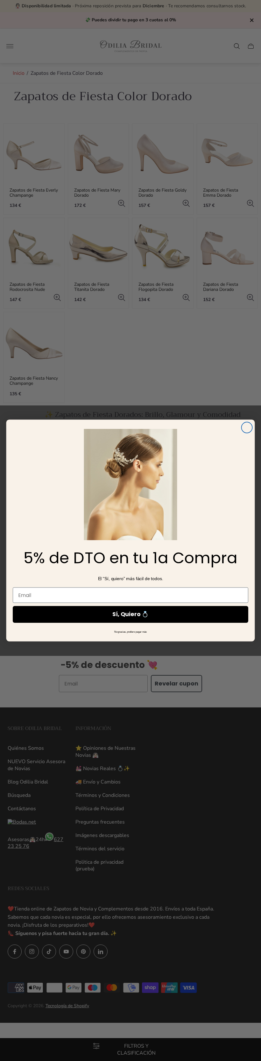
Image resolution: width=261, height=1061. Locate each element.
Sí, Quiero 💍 (130, 614)
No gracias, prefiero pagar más (130, 631)
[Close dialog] (247, 427)
